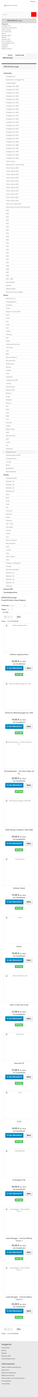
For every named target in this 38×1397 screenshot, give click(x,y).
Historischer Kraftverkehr (9, 28)
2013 (7, 253)
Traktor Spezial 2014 (12, 200)
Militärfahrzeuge (10, 452)
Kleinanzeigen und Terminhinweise (13, 1378)
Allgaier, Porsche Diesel (12, 311)
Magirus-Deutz (10, 429)
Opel (7, 439)
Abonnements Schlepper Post (14, 80)
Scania (7, 442)
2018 (7, 236)
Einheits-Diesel (19, 888)
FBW (7, 416)
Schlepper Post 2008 (12, 145)
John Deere (9, 347)
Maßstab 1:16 (9, 481)
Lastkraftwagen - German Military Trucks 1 (19, 1239)
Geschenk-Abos (6, 31)
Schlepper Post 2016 (12, 119)
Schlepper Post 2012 (12, 132)
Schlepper (8, 305)
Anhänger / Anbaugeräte (13, 563)
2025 (7, 213)
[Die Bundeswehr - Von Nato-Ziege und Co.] (19, 754)
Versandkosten (6, 1381)
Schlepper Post (6, 26)
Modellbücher (9, 468)
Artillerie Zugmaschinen (19, 654)
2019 (7, 233)
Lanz (7, 351)
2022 (7, 223)
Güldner (8, 331)
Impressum (5, 1370)
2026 (7, 210)
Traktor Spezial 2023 (12, 178)
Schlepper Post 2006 (12, 151)
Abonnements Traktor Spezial (14, 164)
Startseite (4, 47)
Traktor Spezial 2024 (12, 174)
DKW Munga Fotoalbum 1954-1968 (19, 830)
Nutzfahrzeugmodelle (12, 569)
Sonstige (8, 566)
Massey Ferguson (11, 357)
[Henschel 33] (19, 1046)
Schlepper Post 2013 (12, 129)
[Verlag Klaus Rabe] (19, 7)
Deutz (7, 315)
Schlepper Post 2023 (12, 96)
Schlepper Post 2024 (12, 93)
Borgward (8, 400)
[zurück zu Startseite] (4, 55)
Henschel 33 (19, 1063)
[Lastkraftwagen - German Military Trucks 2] (19, 1280)
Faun (7, 413)
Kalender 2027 (6, 39)
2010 (7, 262)
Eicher (7, 318)
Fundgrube (5, 45)
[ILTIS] (19, 1105)
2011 (7, 259)
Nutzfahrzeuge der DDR (12, 455)
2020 (7, 230)
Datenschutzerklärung (9, 1373)
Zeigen (4, 609)
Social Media (6, 1383)
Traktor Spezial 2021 (12, 184)
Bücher (4, 33)
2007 (7, 272)
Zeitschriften (8, 73)
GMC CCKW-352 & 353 (19, 1005)
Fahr (7, 321)
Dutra (7, 498)
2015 (7, 246)
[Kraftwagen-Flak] (19, 1163)
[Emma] (19, 930)
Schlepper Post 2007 (12, 148)
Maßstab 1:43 (9, 491)
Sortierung (5, 605)
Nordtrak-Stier (9, 364)
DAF (7, 406)
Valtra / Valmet (10, 556)
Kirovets (8, 530)
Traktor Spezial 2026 (12, 168)
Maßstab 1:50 (9, 579)
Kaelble (7, 426)
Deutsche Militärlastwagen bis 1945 (19, 713)
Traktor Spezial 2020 (12, 187)
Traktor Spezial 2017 (12, 194)
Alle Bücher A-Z (10, 298)
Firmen (7, 308)
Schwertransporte (11, 458)
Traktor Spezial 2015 (12, 197)
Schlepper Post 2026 (12, 86)
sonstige (8, 383)
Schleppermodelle (11, 478)
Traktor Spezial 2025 (12, 171)
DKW (7, 409)
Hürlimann (8, 520)
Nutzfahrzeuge (19, 55)
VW (6, 445)
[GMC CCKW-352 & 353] (19, 988)
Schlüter (8, 370)
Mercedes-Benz (10, 360)
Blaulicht (8, 285)
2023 (7, 220)
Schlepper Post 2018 (12, 112)
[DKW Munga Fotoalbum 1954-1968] (19, 813)
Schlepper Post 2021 (12, 102)
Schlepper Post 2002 (12, 158)
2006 (7, 275)
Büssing (8, 403)
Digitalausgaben (6, 35)
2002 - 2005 (9, 279)
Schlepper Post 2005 (12, 155)
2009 (7, 266)
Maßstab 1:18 (9, 484)
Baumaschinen (10, 390)
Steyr (7, 373)
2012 (7, 256)
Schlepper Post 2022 (12, 99)
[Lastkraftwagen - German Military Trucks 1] (19, 1221)
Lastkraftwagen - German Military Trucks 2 (19, 1298)
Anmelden (32, 1)
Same (7, 547)
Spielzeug (8, 586)
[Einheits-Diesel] (19, 871)
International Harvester (12, 344)
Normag (8, 367)
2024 (7, 217)
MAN (7, 354)
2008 (7, 269)
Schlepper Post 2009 (12, 142)
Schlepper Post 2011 (12, 135)
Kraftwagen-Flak (19, 1180)
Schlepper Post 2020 (12, 106)
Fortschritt (8, 511)
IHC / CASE (9, 524)
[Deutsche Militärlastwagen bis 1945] (19, 696)
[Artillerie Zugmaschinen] (19, 638)
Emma (19, 947)
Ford (7, 328)
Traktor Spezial (6, 30)
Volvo (7, 560)
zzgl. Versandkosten (19, 664)
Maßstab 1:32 (9, 488)
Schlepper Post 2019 (12, 109)
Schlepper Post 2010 (12, 138)
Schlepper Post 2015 (12, 122)
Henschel (8, 422)
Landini (7, 533)
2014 (7, 249)
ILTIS (19, 1122)
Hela (7, 338)
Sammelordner (10, 282)
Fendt (7, 324)
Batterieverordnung (8, 1375)
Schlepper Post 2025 (12, 89)
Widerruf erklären (7, 49)
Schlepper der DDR (11, 380)
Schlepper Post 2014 (12, 125)
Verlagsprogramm (11, 302)
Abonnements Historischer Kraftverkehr (17, 207)
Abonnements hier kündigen (14, 292)
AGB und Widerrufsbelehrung (11, 1367)
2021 (7, 227)
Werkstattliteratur (10, 471)
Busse (7, 465)
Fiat (6, 507)
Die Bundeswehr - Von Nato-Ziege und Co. (19, 772)
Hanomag (8, 334)
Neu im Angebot (6, 41)
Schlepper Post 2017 (12, 115)
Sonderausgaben (10, 83)
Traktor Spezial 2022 (12, 181)
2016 (7, 243)
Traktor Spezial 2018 (12, 191)
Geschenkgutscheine (8, 43)
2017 (7, 240)
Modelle (4, 37)
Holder (7, 341)
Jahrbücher (9, 377)
